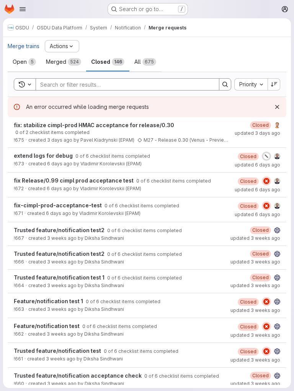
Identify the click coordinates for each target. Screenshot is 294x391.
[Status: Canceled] (266, 156)
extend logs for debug (44, 155)
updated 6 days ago (257, 165)
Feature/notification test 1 (49, 301)
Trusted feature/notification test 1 (60, 277)
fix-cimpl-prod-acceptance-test (58, 205)
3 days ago (59, 140)
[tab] (24, 61)
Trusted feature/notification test (58, 350)
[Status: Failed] (266, 181)
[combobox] (251, 84)
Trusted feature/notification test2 (60, 230)
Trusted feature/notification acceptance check (78, 375)
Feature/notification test (47, 326)
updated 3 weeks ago (255, 238)
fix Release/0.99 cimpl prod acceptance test (74, 180)
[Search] (225, 84)
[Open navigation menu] (22, 9)
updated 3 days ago (257, 133)
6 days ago (59, 163)
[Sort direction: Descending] (274, 84)
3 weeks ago (62, 238)
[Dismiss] (277, 106)
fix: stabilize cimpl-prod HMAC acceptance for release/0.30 (94, 125)
